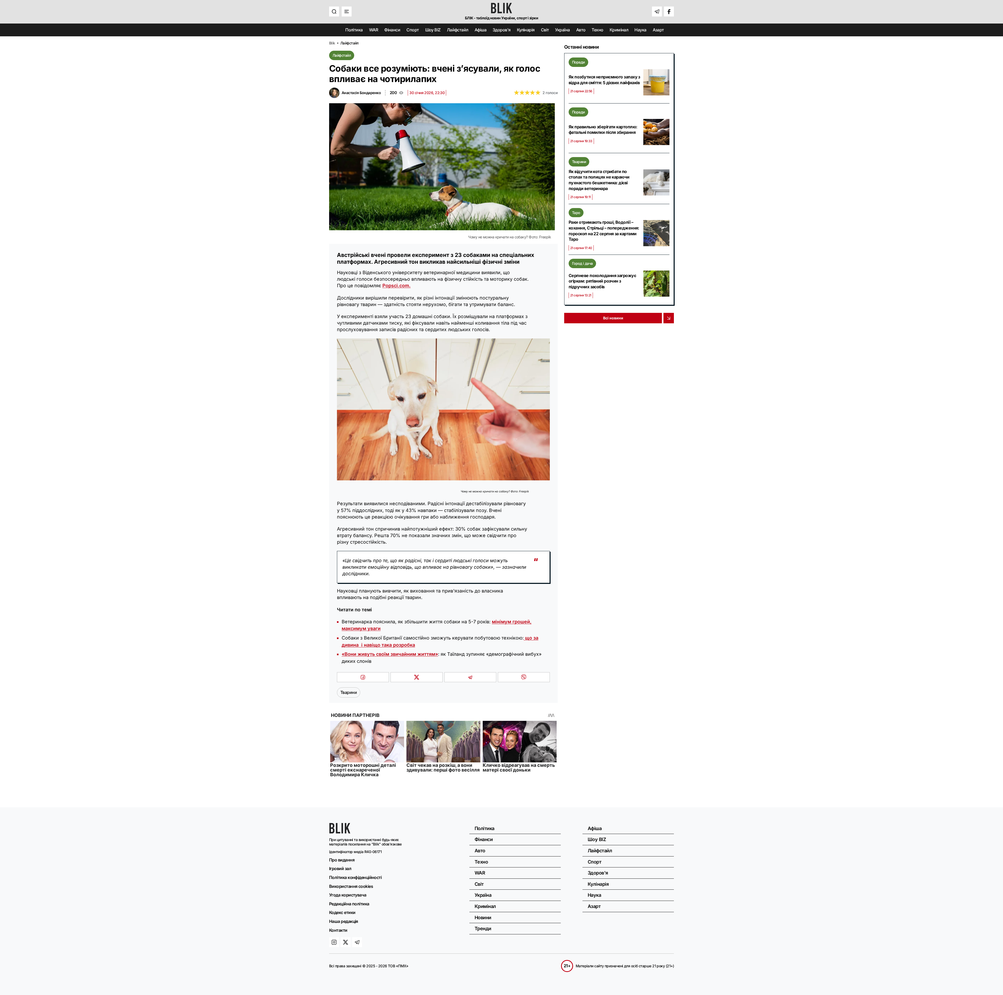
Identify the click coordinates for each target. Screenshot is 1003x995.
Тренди (483, 928)
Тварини (579, 161)
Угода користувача (347, 895)
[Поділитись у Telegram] (470, 677)
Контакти (338, 930)
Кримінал (619, 29)
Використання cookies (351, 886)
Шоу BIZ (433, 29)
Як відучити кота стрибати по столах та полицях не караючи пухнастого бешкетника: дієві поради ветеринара (599, 180)
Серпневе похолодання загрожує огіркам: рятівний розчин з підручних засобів (602, 281)
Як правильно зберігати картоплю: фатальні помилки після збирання (603, 129)
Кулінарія (526, 29)
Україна (562, 29)
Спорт (412, 29)
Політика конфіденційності (355, 877)
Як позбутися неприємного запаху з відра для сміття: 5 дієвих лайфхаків (604, 79)
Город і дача (582, 263)
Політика (354, 29)
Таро (576, 212)
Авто (581, 29)
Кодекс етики (342, 912)
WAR (373, 29)
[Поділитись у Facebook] (363, 677)
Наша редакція (343, 921)
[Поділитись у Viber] (524, 677)
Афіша (480, 29)
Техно (597, 29)
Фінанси (392, 29)
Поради (578, 62)
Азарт (658, 29)
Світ (545, 29)
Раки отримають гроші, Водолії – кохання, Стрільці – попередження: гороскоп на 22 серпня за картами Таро (604, 231)
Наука (640, 29)
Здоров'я (502, 29)
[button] (334, 11)
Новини (483, 917)
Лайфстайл (457, 29)
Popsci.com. (396, 285)
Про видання (341, 859)
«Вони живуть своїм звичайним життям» (390, 654)
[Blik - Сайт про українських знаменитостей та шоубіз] (340, 832)
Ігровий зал (340, 868)
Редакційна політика (349, 903)
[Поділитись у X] (416, 677)
